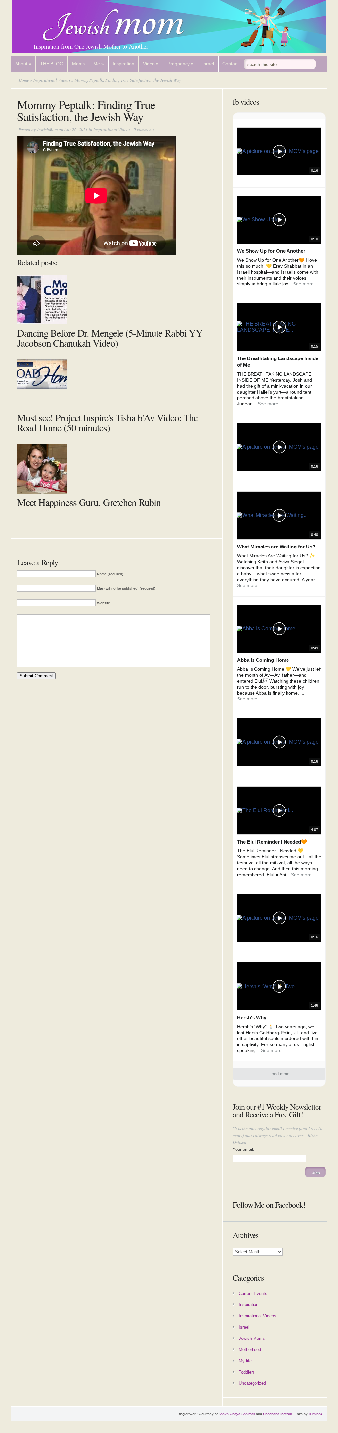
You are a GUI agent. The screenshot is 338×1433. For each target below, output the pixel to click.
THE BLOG (51, 63)
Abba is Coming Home (263, 660)
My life (245, 1360)
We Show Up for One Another (271, 251)
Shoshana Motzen (277, 1414)
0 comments (144, 129)
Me (98, 63)
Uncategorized (252, 1383)
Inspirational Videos (51, 80)
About (23, 63)
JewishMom (47, 129)
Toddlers (247, 1372)
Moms (78, 63)
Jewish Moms (252, 1338)
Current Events (253, 1293)
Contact (230, 63)
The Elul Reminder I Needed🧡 (272, 842)
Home (24, 80)
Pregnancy (180, 63)
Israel (208, 63)
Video (151, 63)
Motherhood (250, 1349)
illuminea (315, 1414)
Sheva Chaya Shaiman (237, 1414)
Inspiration (123, 63)
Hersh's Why (251, 1017)
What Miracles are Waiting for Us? (276, 546)
